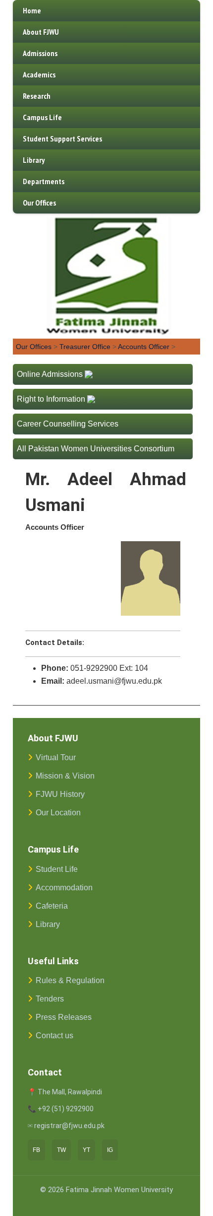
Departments (43, 181)
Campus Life (42, 117)
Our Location (58, 812)
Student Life (57, 869)
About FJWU (41, 32)
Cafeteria (52, 906)
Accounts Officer (143, 347)
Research (37, 96)
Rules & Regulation (70, 980)
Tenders (50, 999)
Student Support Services (62, 138)
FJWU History (60, 794)
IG (110, 1149)
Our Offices (39, 203)
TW (61, 1149)
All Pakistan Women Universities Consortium (95, 448)
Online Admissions (50, 374)
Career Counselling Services (67, 424)
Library (34, 160)
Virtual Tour (56, 757)
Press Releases (64, 1017)
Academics (39, 74)
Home (32, 10)
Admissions (40, 53)
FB (36, 1149)
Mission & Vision (65, 776)
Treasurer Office (84, 347)
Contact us (54, 1035)
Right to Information (51, 399)
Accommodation (64, 887)
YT (86, 1149)
